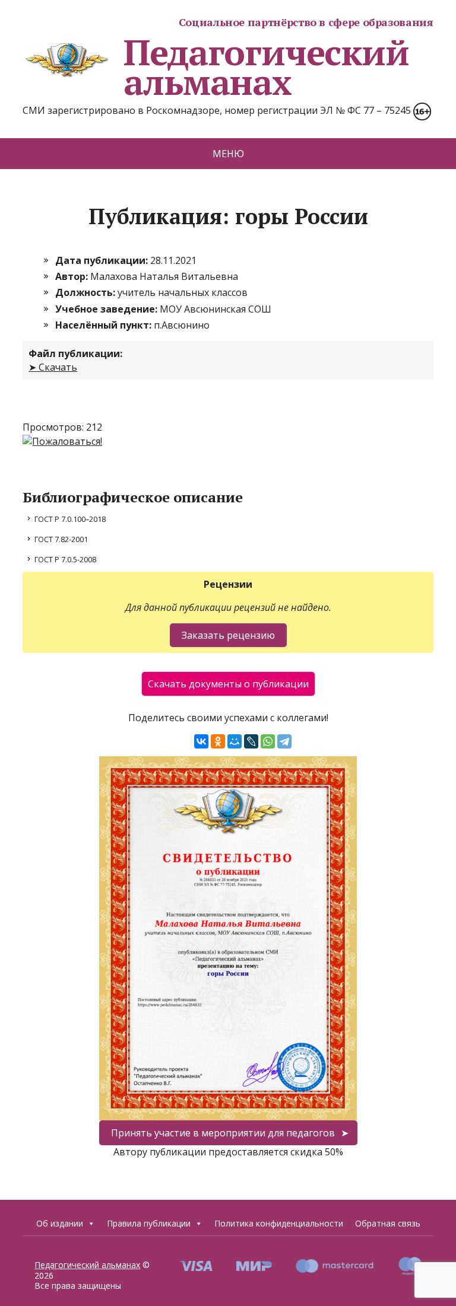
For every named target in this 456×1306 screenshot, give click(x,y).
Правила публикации (149, 1223)
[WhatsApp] (268, 741)
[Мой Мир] (234, 741)
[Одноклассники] (218, 741)
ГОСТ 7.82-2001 (61, 539)
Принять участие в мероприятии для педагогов (223, 1132)
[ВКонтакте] (201, 741)
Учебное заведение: (107, 309)
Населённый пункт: (104, 325)
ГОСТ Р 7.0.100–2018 (70, 519)
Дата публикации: (102, 260)
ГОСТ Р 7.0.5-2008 (65, 559)
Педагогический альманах (266, 67)
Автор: (72, 276)
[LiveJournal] (251, 741)
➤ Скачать (52, 367)
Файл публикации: (75, 353)
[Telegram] (284, 741)
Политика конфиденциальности (278, 1223)
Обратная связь (387, 1223)
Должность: (86, 292)
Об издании (59, 1223)
